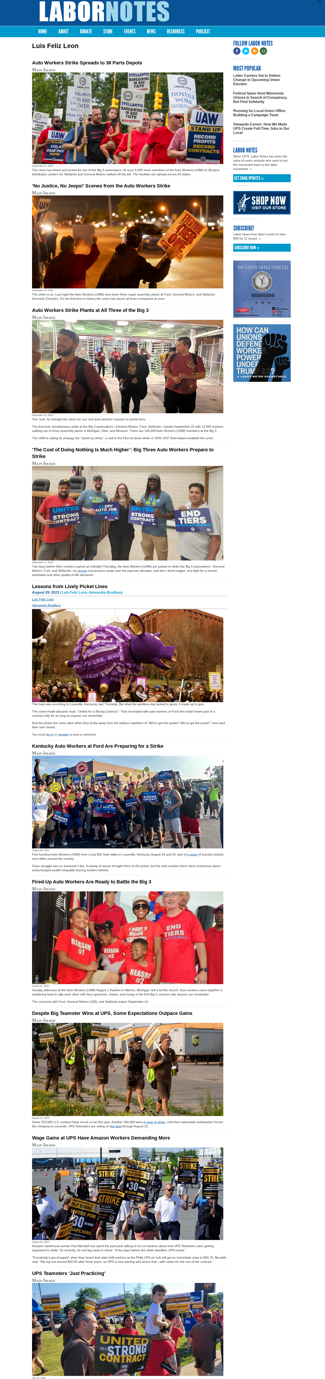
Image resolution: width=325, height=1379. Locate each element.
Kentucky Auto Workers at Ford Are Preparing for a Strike (97, 746)
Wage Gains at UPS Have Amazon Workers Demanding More (101, 1138)
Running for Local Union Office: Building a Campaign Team (259, 113)
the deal (115, 1126)
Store (108, 31)
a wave (192, 854)
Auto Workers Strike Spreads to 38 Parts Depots (87, 63)
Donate (86, 31)
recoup (82, 570)
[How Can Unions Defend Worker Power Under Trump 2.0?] (262, 380)
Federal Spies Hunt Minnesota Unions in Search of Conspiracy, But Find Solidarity (260, 97)
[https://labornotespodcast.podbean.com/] (262, 315)
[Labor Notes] (104, 11)
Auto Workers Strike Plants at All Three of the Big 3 (90, 310)
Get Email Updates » (249, 178)
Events (130, 31)
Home (42, 31)
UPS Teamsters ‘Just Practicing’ (68, 1273)
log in (50, 734)
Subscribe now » (246, 248)
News (151, 31)
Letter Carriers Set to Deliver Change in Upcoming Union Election (257, 80)
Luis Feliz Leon (74, 592)
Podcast (203, 31)
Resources (176, 31)
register (63, 734)
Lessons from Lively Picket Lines (69, 586)
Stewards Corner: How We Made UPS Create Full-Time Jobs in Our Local (261, 128)
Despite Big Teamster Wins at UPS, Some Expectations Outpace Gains (112, 1013)
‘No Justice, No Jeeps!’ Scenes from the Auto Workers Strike (101, 186)
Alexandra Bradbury (106, 592)
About (63, 31)
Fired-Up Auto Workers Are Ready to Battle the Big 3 (91, 882)
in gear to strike (154, 1122)
